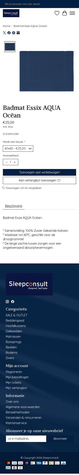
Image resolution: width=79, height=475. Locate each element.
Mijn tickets (13, 382)
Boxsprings (13, 342)
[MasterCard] (8, 463)
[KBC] (63, 463)
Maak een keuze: (14, 141)
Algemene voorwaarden (23, 407)
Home (6, 25)
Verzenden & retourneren (24, 417)
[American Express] (38, 463)
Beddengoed (15, 320)
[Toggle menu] (72, 13)
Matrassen (13, 336)
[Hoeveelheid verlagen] (6, 162)
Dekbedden (14, 331)
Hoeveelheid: (11, 155)
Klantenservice (16, 423)
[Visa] (14, 463)
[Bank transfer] (20, 463)
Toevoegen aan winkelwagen (39, 172)
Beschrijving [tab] (13, 206)
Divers (10, 358)
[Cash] (20, 468)
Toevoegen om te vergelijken (24, 187)
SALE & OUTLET (16, 315)
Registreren (14, 372)
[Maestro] (26, 463)
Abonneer (60, 438)
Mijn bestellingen (17, 377)
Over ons (12, 401)
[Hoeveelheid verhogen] (14, 162)
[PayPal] (45, 463)
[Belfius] (57, 463)
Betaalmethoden (18, 412)
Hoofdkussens (16, 326)
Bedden (11, 347)
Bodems (11, 352)
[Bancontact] (32, 463)
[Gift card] (14, 468)
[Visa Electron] (8, 468)
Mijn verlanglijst (16, 388)
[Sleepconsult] (11, 13)
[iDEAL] (51, 463)
